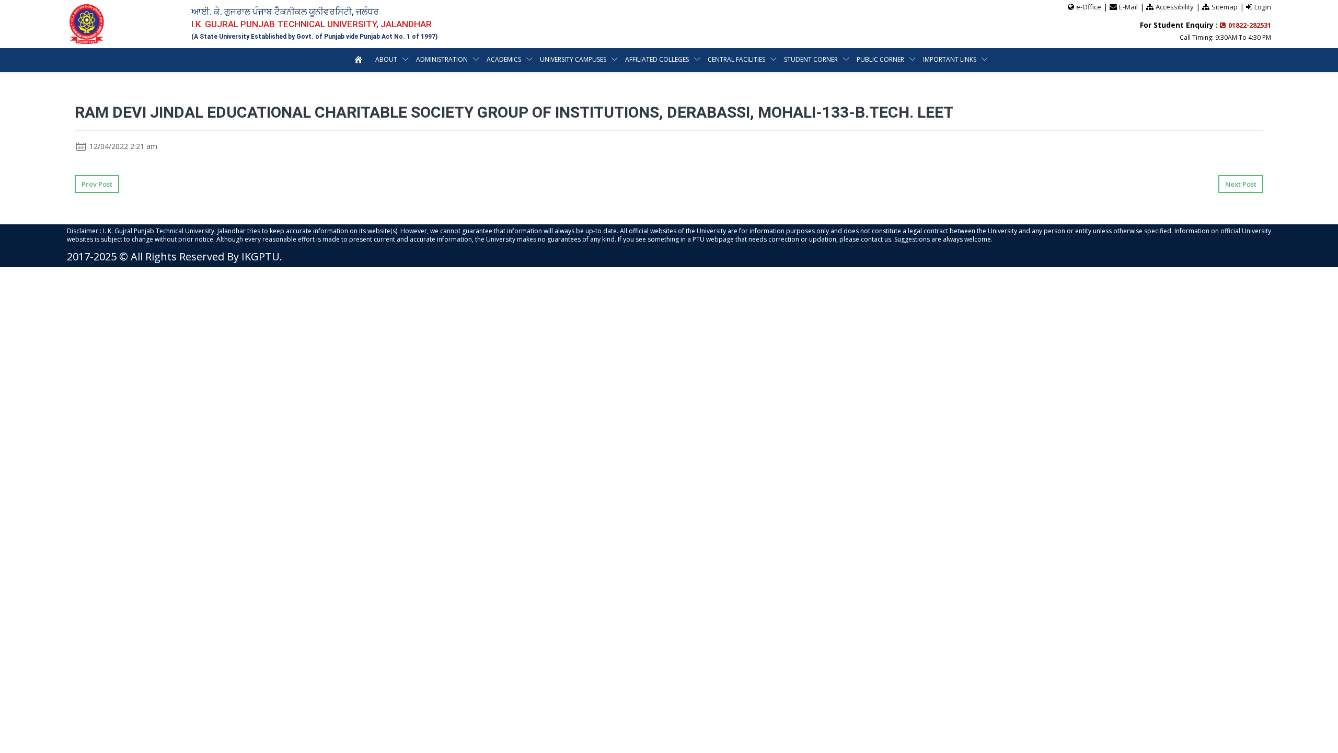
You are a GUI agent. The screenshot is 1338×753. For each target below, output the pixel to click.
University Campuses (573, 59)
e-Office (1088, 7)
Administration (442, 59)
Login (1262, 7)
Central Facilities (736, 59)
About (386, 59)
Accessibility (1175, 7)
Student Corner (811, 59)
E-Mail (1128, 7)
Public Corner (880, 59)
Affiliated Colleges (657, 59)
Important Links (949, 59)
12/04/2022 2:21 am (122, 146)
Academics (504, 59)
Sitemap (1225, 7)
